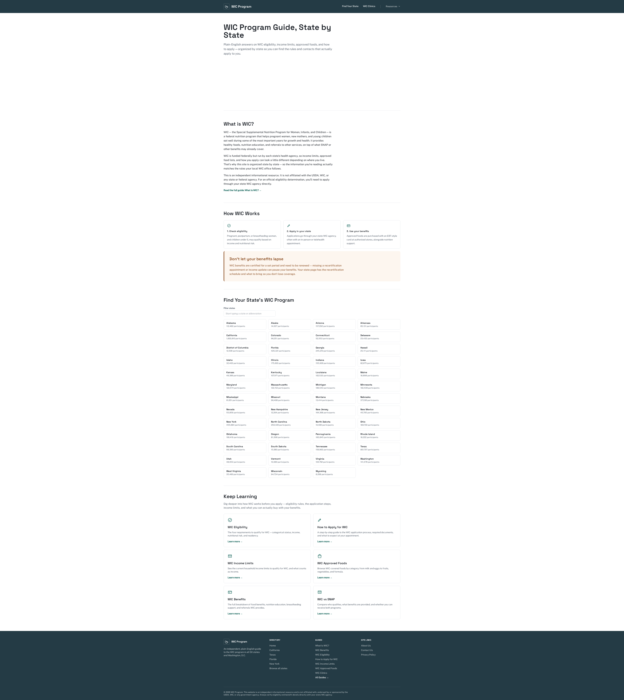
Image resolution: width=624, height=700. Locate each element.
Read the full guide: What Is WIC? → (242, 190)
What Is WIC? (322, 645)
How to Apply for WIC (326, 659)
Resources (391, 6)
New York (274, 663)
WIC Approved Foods (326, 668)
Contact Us (367, 650)
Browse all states (278, 668)
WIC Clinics (369, 6)
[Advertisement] (312, 86)
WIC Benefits (322, 650)
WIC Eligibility (322, 654)
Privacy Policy (368, 654)
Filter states (229, 308)
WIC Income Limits (325, 663)
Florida (273, 659)
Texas (272, 654)
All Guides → (322, 677)
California (274, 650)
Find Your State (350, 6)
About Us (366, 645)
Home (272, 645)
